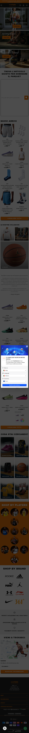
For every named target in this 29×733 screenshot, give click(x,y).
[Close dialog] (27, 346)
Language (6, 373)
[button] (14, 370)
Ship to (6, 367)
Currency (6, 378)
